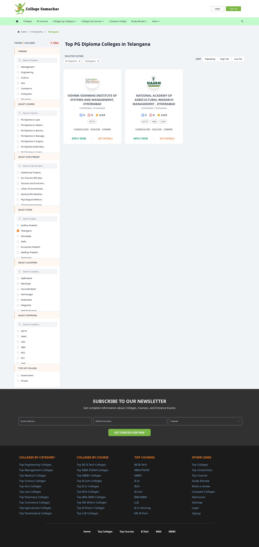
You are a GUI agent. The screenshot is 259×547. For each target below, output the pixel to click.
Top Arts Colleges (30, 486)
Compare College (117, 21)
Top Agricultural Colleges (35, 508)
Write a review (201, 486)
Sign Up (233, 8)
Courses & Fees (81, 129)
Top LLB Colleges (87, 513)
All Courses (42, 21)
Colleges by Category (63, 21)
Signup (196, 513)
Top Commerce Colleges (34, 502)
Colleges (27, 21)
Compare (106, 129)
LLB (136, 502)
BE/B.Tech (140, 464)
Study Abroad (138, 21)
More (155, 21)
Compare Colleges (203, 491)
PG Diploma (37, 31)
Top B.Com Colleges (89, 481)
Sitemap (197, 502)
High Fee (224, 58)
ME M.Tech (141, 513)
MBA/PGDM (141, 470)
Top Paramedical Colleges (35, 513)
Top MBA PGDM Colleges (92, 470)
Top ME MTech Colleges (92, 502)
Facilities (95, 129)
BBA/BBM (140, 497)
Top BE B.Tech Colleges (91, 464)
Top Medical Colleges (32, 475)
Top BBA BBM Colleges (91, 497)
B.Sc (137, 481)
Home (24, 31)
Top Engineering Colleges (35, 464)
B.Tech (145, 531)
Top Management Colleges (36, 470)
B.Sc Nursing (142, 508)
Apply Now (79, 138)
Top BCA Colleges (88, 491)
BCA (137, 486)
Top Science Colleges (32, 481)
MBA (158, 531)
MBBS (138, 475)
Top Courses (199, 475)
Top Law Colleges (30, 491)
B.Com (138, 491)
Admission (198, 497)
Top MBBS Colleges (89, 475)
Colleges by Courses (91, 21)
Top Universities (202, 470)
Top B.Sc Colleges (88, 486)
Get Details (105, 138)
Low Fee (238, 58)
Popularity (210, 58)
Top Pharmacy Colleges (34, 497)
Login (217, 8)
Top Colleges (200, 464)
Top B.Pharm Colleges (91, 508)
